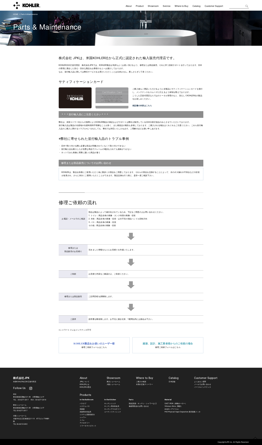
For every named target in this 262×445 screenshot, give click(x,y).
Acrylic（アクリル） (172, 409)
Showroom (153, 6)
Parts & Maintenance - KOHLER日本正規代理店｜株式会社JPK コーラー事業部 (26, 5)
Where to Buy (181, 6)
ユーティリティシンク (112, 412)
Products (85, 395)
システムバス (85, 406)
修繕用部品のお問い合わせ (139, 406)
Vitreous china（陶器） (173, 406)
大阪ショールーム (113, 384)
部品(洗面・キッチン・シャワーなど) (143, 403)
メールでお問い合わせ (202, 384)
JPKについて (84, 382)
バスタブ (83, 403)
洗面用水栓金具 (85, 412)
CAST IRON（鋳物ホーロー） (176, 403)
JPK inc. (229, 442)
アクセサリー (85, 423)
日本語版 (172, 382)
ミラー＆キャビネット (88, 426)
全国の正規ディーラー (144, 384)
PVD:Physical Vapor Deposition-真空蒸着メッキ (183, 412)
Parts (131, 400)
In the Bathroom (86, 400)
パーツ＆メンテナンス (202, 387)
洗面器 (82, 409)
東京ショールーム (113, 382)
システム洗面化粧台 (87, 415)
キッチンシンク (110, 403)
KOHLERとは (84, 384)
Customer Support (205, 378)
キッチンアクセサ (111, 409)
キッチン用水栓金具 (111, 406)
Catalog (196, 6)
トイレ (82, 420)
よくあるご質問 (200, 382)
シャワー (83, 417)
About (83, 378)
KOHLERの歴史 (85, 387)
